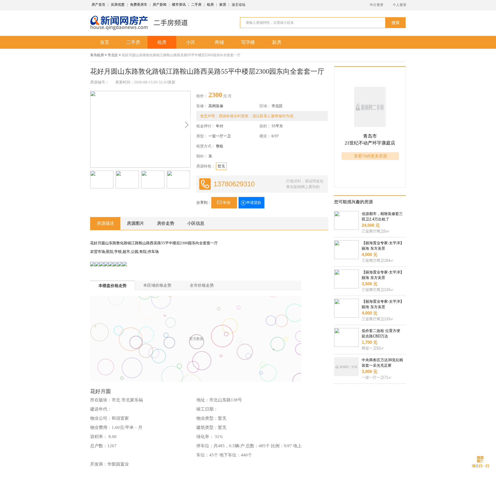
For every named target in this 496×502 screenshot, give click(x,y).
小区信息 (195, 223)
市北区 (113, 55)
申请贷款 (253, 202)
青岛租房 (97, 55)
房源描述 (105, 223)
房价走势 (165, 223)
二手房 (196, 5)
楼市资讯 (179, 5)
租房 (210, 5)
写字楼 (248, 42)
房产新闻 (159, 5)
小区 (190, 42)
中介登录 (376, 5)
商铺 (219, 42)
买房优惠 (118, 5)
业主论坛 (238, 5)
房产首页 (98, 5)
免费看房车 (138, 5)
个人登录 (399, 5)
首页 (104, 42)
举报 (226, 202)
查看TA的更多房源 (370, 156)
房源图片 (135, 223)
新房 (276, 42)
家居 (222, 5)
